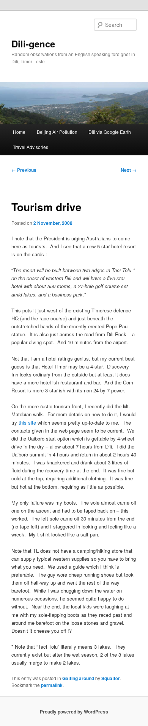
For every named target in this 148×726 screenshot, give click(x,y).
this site (27, 422)
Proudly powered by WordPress (74, 711)
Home (19, 132)
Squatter (110, 678)
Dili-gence (33, 43)
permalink (52, 685)
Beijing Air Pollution (57, 132)
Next (129, 169)
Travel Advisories (30, 147)
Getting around (78, 678)
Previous (23, 169)
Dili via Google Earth (109, 132)
